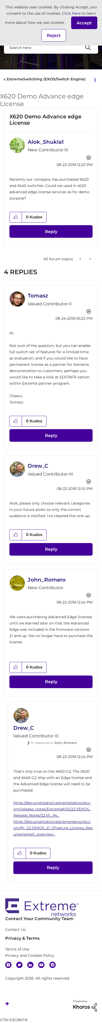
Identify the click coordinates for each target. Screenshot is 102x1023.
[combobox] (51, 47)
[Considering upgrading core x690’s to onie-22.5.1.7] (80, 259)
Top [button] (7, 1004)
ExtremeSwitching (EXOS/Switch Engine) (46, 79)
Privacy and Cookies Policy (29, 955)
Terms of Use (17, 949)
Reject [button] (54, 35)
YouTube (41, 965)
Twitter (19, 965)
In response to (54, 743)
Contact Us (15, 929)
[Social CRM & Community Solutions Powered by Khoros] (85, 1005)
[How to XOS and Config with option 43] (89, 259)
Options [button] (94, 79)
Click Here (71, 13)
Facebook (8, 965)
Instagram (52, 965)
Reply (51, 231)
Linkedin (30, 965)
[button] (84, 22)
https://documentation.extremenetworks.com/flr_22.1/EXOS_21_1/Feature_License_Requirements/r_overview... (53, 828)
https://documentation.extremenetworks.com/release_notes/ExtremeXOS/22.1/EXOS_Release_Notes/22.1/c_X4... (52, 809)
